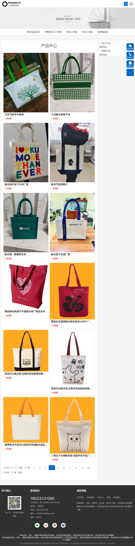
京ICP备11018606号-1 (60, 543)
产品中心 (100, 497)
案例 (108, 497)
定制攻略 (90, 497)
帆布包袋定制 (33, 32)
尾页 (20, 472)
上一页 (27, 468)
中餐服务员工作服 (53, 32)
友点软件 (111, 543)
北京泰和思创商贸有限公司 (31, 543)
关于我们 (80, 497)
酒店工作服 (71, 32)
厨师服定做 (103, 32)
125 (6, 468)
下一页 (13, 472)
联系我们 (116, 497)
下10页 (6, 472)
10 (88, 468)
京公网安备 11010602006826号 (83, 543)
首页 (21, 468)
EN (125, 4)
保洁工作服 (87, 32)
